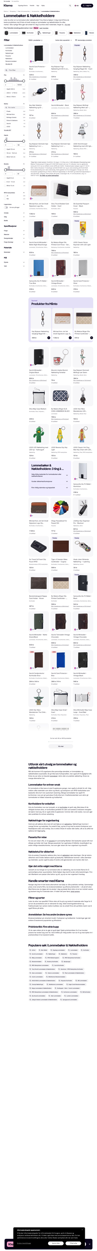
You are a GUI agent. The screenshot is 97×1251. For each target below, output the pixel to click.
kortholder (63, 807)
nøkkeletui (66, 855)
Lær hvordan (43, 28)
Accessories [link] (35, 11)
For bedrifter (15, 1)
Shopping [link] (13, 11)
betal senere (75, 891)
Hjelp (43, 5)
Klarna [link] (6, 11)
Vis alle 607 (7, 130)
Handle (32, 5)
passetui (52, 841)
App (38, 5)
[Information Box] (42, 40)
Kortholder (8, 50)
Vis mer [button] (61, 746)
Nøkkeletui (8, 58)
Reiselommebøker (11, 61)
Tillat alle (73, 1243)
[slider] (5, 81)
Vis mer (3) (8, 64)
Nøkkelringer (9, 53)
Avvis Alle (56, 1243)
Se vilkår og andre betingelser (49, 175)
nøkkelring (68, 824)
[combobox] (63, 40)
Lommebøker (9, 48)
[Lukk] (82, 1230)
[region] (49, 1237)
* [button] (38, 77)
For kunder (7, 1)
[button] (76, 6)
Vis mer (67, 25)
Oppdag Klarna (23, 5)
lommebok (53, 776)
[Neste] (90, 33)
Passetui (8, 56)
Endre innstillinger (24, 1243)
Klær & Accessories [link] (24, 11)
